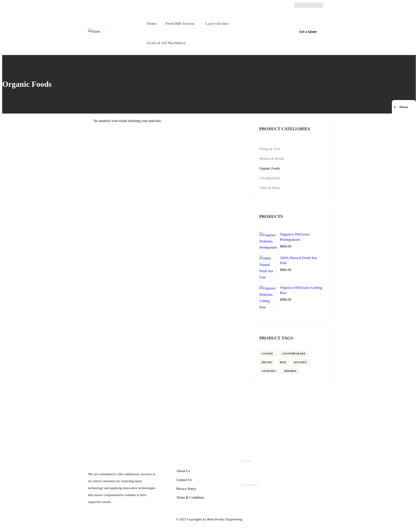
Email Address (249, 484)
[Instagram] (304, 5)
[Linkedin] (321, 5)
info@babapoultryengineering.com (267, 492)
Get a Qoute (308, 31)
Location (246, 461)
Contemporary (294, 353)
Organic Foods (269, 168)
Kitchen (300, 362)
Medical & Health (271, 158)
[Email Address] (231, 489)
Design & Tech (269, 149)
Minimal (290, 371)
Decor (267, 362)
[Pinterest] (312, 5)
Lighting (269, 371)
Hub (283, 362)
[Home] (94, 31)
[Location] (231, 468)
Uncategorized (269, 178)
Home (403, 107)
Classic (268, 353)
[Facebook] (295, 5)
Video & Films (269, 188)
